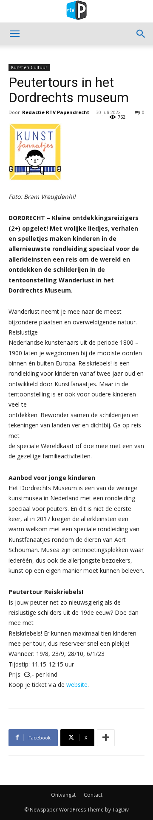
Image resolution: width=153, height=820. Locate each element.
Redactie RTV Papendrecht (55, 112)
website (77, 685)
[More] (106, 737)
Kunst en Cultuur (29, 67)
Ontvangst (63, 794)
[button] (14, 33)
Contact (93, 794)
